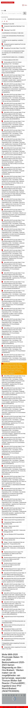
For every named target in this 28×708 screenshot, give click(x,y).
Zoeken (2, 10)
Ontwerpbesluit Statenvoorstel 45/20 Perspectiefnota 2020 (12, 523)
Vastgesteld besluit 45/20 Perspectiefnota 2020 (13, 617)
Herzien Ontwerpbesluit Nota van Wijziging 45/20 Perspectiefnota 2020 (13, 539)
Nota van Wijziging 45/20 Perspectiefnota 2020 (13, 535)
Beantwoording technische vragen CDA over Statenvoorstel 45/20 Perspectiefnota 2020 (13, 569)
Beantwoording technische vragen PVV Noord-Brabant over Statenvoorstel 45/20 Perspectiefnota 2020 (12, 553)
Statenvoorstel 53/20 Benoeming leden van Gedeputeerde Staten (13, 625)
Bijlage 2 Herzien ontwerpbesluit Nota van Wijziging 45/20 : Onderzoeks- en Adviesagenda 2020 (13, 548)
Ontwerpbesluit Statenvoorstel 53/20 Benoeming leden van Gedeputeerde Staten (12, 629)
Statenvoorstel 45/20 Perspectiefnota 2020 (14, 519)
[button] (24, 13)
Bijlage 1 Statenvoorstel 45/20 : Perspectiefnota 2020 (10, 527)
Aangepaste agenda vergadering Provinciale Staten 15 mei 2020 (14, 45)
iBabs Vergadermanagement (8, 707)
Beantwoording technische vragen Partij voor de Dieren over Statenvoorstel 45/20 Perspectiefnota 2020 (14, 559)
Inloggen (20, 707)
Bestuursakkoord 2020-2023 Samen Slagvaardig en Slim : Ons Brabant (11, 63)
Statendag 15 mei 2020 (9, 30)
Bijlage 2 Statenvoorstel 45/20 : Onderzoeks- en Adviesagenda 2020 (14, 531)
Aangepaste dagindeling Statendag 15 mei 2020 (13, 27)
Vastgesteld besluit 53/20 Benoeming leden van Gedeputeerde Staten (13, 639)
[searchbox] (11, 13)
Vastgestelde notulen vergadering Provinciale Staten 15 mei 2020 (14, 648)
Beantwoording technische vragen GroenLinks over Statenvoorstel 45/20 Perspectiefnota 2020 (11, 565)
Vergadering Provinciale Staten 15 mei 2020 (14, 48)
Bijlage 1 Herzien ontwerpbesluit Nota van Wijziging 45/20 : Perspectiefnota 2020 (13, 543)
